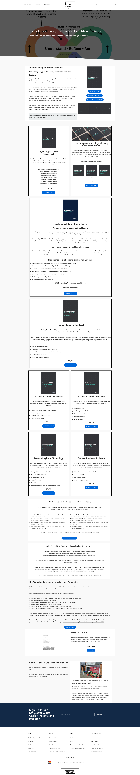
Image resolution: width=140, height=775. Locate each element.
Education (70, 107)
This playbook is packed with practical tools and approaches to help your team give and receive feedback (77, 330)
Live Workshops (37, 4)
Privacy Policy (31, 748)
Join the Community (95, 744)
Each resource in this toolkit (37, 251)
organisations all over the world (51, 613)
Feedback (64, 107)
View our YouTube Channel (96, 751)
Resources (88, 5)
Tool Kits (72, 738)
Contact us (93, 738)
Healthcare (38, 109)
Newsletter (51, 744)
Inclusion (45, 109)
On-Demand (46, 4)
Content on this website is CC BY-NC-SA (70, 768)
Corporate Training (53, 738)
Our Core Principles (32, 744)
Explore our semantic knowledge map (57, 751)
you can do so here (99, 699)
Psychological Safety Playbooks (52, 107)
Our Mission (31, 741)
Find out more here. (53, 91)
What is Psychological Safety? (76, 744)
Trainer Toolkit (32, 117)
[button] (115, 4)
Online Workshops (53, 741)
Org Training (27, 4)
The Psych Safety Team (106, 5)
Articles (95, 5)
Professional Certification (54, 748)
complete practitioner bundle (83, 150)
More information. (102, 403)
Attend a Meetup (94, 741)
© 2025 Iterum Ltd (70, 757)
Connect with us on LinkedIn (97, 748)
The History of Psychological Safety (77, 748)
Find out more (65, 287)
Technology (32, 109)
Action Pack (53, 105)
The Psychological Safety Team (35, 738)
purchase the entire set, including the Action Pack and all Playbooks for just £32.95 (83, 622)
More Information (56, 467)
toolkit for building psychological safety (41, 161)
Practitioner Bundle (67, 105)
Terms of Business (32, 751)
